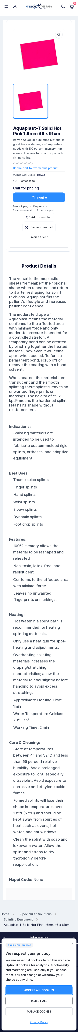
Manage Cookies (39, 1011)
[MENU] (6, 6)
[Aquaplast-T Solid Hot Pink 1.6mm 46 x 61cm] (39, 55)
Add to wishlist (41, 217)
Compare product (41, 227)
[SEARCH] (63, 6)
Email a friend (39, 237)
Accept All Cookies (39, 990)
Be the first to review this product (35, 168)
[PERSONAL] (15, 6)
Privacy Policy (39, 1022)
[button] (59, 34)
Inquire (42, 197)
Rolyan (41, 174)
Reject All (39, 1000)
